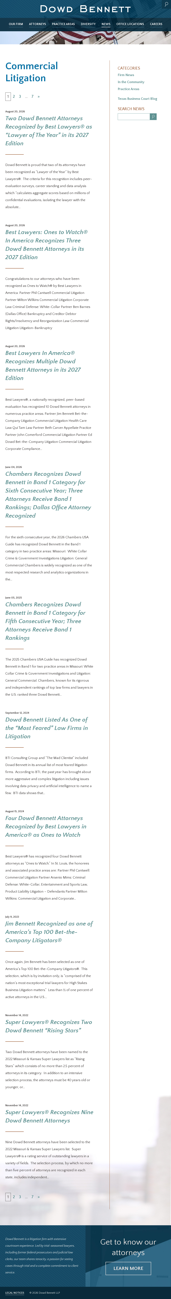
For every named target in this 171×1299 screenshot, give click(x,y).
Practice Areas (63, 24)
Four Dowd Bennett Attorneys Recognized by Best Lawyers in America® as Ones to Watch (46, 826)
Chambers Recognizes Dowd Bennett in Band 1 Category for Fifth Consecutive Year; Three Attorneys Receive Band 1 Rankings (45, 621)
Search (166, 4)
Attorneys (37, 24)
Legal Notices (14, 1292)
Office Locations (130, 24)
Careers (156, 24)
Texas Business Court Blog (137, 99)
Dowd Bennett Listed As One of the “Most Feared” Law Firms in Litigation (46, 728)
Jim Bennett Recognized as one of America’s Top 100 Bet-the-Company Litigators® (48, 932)
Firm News (126, 75)
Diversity (88, 24)
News (106, 24)
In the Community (131, 82)
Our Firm (16, 24)
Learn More (128, 1268)
